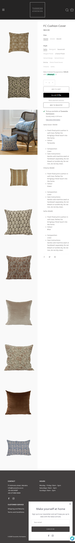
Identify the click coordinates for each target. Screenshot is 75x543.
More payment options (56, 100)
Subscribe (51, 529)
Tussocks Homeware (19, 536)
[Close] (70, 504)
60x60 (52, 39)
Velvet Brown (59, 58)
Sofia (52, 67)
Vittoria (46, 67)
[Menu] (3, 10)
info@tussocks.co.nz (15, 488)
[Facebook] (49, 535)
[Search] (67, 10)
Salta (45, 49)
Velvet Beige (48, 58)
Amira (45, 62)
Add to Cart (56, 89)
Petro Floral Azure (56, 62)
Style (45, 46)
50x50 (45, 39)
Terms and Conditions (16, 512)
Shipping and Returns (16, 509)
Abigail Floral (48, 54)
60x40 (59, 39)
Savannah (61, 49)
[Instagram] (53, 535)
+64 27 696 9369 (14, 493)
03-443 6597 (13, 490)
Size (45, 35)
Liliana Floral (60, 54)
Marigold (52, 49)
